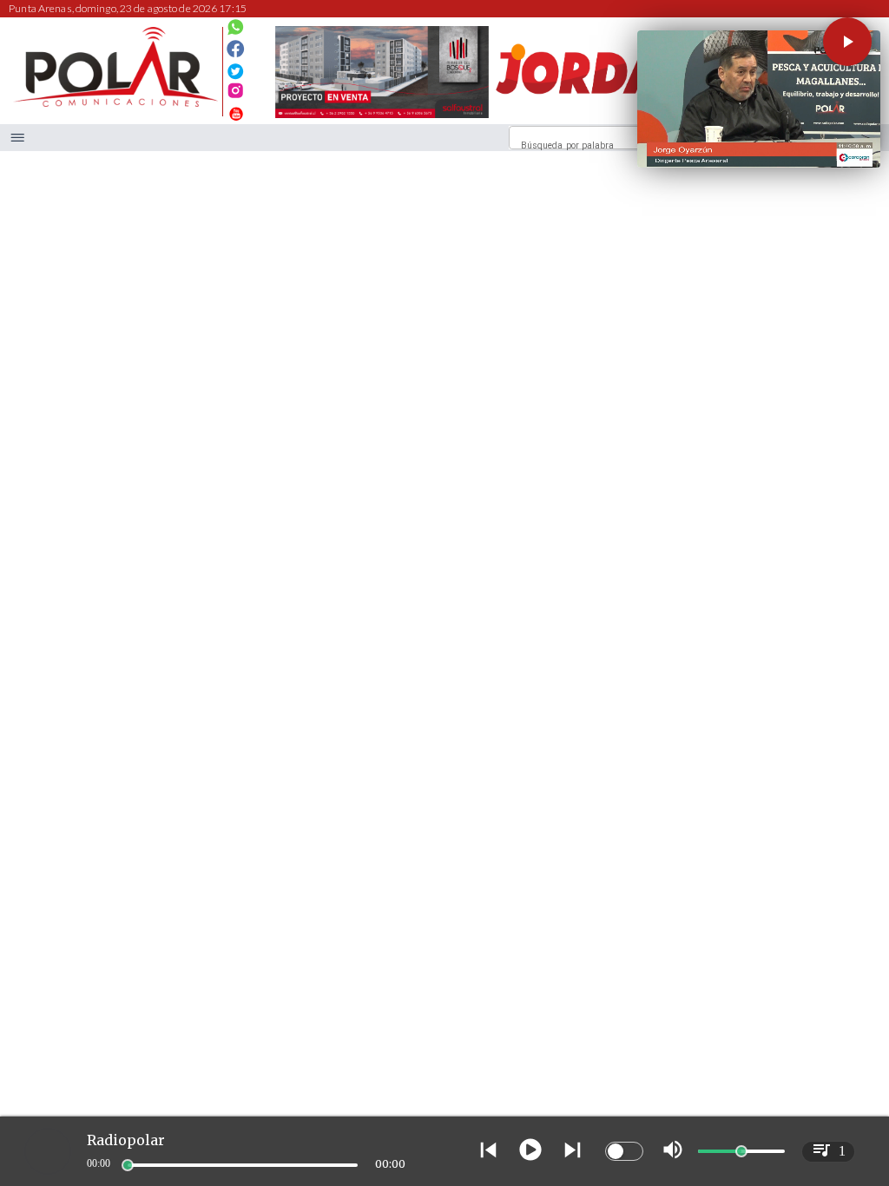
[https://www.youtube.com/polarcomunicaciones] (235, 111)
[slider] (128, 1165)
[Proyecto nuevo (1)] (597, 117)
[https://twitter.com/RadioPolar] (235, 66)
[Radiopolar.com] (18, 137)
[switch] (624, 1151)
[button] (847, 41)
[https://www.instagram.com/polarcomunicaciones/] (235, 93)
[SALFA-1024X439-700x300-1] (382, 117)
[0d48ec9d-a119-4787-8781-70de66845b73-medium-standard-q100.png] (115, 104)
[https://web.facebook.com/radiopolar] (235, 49)
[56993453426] (235, 30)
